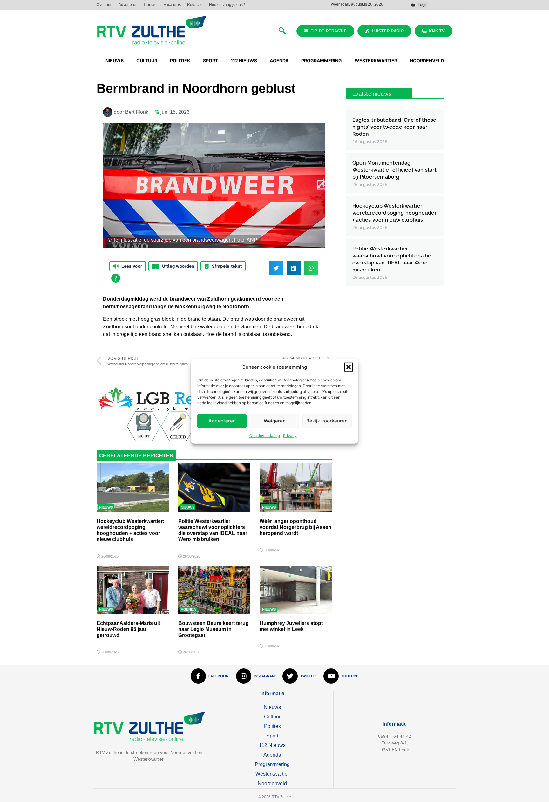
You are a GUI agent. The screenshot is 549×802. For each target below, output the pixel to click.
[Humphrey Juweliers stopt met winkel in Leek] (296, 590)
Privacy (290, 435)
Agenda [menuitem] (279, 60)
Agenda (188, 609)
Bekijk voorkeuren (327, 420)
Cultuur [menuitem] (146, 60)
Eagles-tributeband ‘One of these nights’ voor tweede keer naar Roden (394, 127)
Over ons (104, 5)
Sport (272, 735)
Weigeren (275, 420)
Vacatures (172, 5)
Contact (150, 5)
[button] (348, 367)
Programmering (272, 764)
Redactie (195, 5)
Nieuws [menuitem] (114, 60)
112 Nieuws (272, 745)
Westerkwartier (272, 774)
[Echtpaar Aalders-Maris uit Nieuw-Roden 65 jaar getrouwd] (133, 590)
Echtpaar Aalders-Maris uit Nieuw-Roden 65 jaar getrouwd (128, 629)
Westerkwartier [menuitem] (376, 60)
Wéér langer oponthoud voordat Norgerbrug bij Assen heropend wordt (295, 527)
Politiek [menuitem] (180, 60)
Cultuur (272, 716)
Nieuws (106, 507)
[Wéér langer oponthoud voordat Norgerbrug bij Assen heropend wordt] (296, 487)
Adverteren (128, 5)
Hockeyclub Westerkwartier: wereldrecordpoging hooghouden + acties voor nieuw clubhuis (395, 213)
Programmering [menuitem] (321, 60)
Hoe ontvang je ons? (227, 5)
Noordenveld (272, 783)
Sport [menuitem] (210, 60)
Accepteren (222, 420)
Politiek (272, 726)
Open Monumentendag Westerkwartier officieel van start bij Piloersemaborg (394, 170)
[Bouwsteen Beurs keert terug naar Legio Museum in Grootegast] (214, 590)
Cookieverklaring (264, 435)
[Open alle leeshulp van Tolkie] (115, 278)
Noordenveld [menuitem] (427, 60)
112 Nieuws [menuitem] (244, 60)
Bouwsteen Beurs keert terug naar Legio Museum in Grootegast (213, 629)
